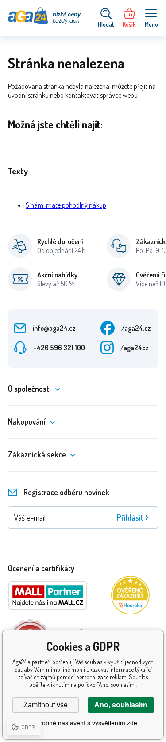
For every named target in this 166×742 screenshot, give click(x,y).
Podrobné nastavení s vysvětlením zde (83, 722)
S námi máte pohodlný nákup (66, 205)
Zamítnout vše (45, 705)
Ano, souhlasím (120, 705)
